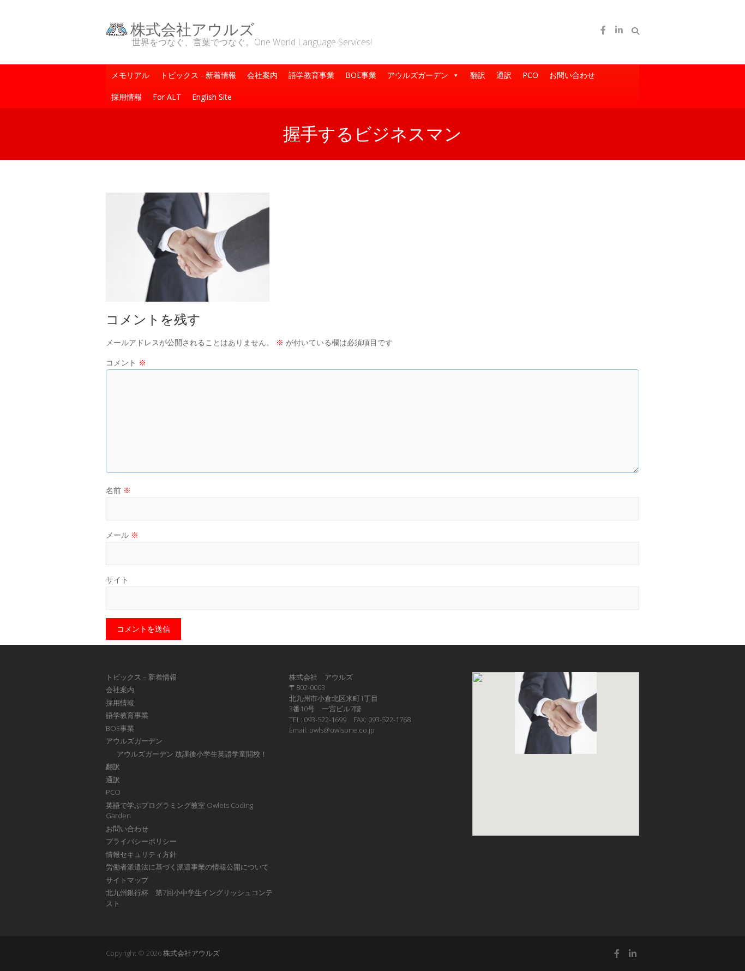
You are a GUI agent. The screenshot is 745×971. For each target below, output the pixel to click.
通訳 (504, 75)
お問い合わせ (572, 75)
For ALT (167, 97)
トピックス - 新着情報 (198, 75)
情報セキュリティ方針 (141, 854)
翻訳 (477, 75)
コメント (126, 362)
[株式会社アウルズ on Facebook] (603, 30)
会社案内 (262, 75)
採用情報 (126, 97)
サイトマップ (127, 880)
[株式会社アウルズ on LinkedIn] (619, 30)
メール (122, 535)
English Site (212, 97)
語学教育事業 (311, 75)
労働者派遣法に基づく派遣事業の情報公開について (187, 867)
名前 (118, 490)
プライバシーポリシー (141, 841)
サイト (117, 579)
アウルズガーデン (417, 75)
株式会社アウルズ (192, 29)
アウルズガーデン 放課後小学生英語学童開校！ (192, 754)
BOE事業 (360, 75)
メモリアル (130, 75)
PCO (530, 75)
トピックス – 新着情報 (141, 677)
